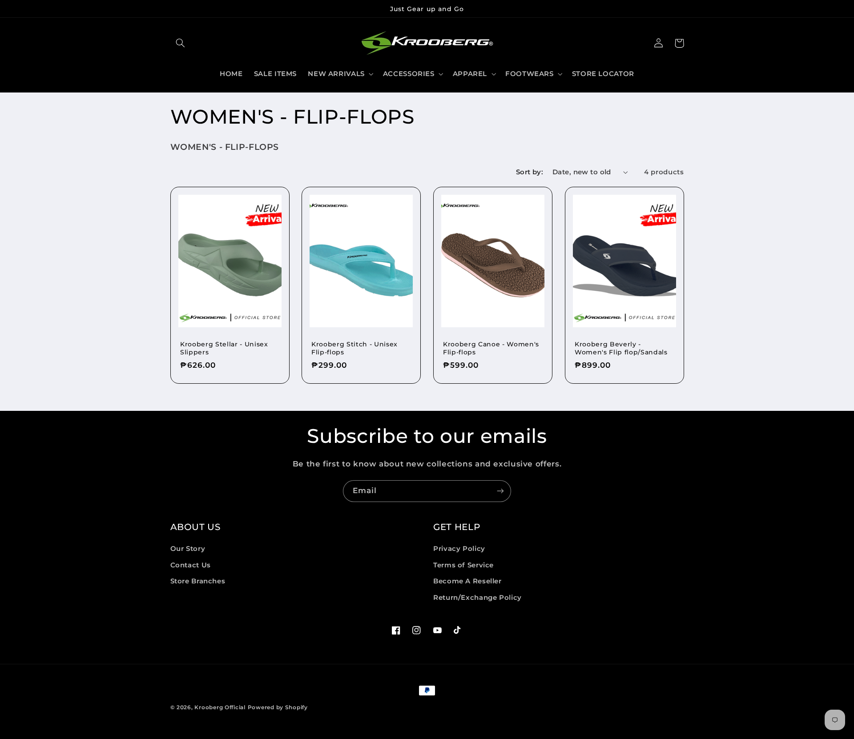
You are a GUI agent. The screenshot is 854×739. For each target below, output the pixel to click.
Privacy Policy (459, 549)
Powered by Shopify (278, 707)
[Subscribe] (500, 491)
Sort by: (529, 172)
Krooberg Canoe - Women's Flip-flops (491, 348)
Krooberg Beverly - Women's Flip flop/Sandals (621, 348)
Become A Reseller (467, 581)
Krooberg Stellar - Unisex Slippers (224, 348)
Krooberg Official (220, 707)
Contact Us (190, 565)
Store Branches (198, 581)
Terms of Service (463, 565)
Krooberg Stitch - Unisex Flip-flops (354, 348)
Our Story (187, 549)
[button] (180, 43)
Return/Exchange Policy (477, 598)
